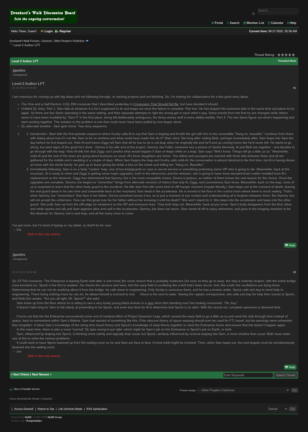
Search (234, 23)
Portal (219, 23)
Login (49, 31)
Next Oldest (21, 374)
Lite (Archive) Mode (70, 409)
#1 (294, 87)
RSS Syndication (97, 409)
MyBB (28, 417)
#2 (294, 272)
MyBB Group (55, 417)
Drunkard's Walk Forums (24, 41)
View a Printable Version (27, 389)
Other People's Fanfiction (69, 41)
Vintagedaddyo (34, 420)
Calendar (277, 23)
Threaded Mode (287, 60)
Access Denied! (23, 409)
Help (293, 23)
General (47, 41)
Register (65, 31)
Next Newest (40, 374)
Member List (255, 23)
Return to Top (46, 409)
